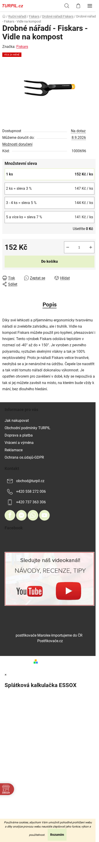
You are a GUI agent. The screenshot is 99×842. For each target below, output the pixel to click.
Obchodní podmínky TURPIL (27, 428)
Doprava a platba (19, 435)
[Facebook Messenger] (21, 515)
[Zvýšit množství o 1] (90, 247)
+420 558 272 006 (31, 491)
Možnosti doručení (17, 144)
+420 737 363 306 (31, 502)
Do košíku (49, 261)
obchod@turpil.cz (30, 481)
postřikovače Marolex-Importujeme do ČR (49, 635)
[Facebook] (10, 515)
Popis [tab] (50, 304)
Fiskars (22, 46)
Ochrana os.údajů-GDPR (24, 457)
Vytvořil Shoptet (52, 661)
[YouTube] (44, 515)
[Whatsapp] (33, 515)
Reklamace (14, 450)
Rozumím (57, 834)
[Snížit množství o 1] (67, 247)
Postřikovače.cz (50, 641)
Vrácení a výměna (19, 442)
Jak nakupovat (17, 420)
